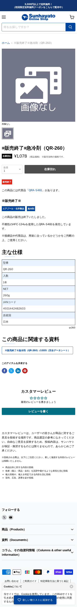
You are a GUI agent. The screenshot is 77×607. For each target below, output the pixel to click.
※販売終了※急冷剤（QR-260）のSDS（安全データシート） (37, 350)
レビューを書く (38, 411)
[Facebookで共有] (4, 370)
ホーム (6, 43)
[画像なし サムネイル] (7, 133)
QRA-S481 (35, 190)
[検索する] (70, 27)
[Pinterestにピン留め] (25, 370)
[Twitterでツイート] (11, 370)
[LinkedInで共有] (18, 370)
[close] (71, 586)
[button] (35, 599)
